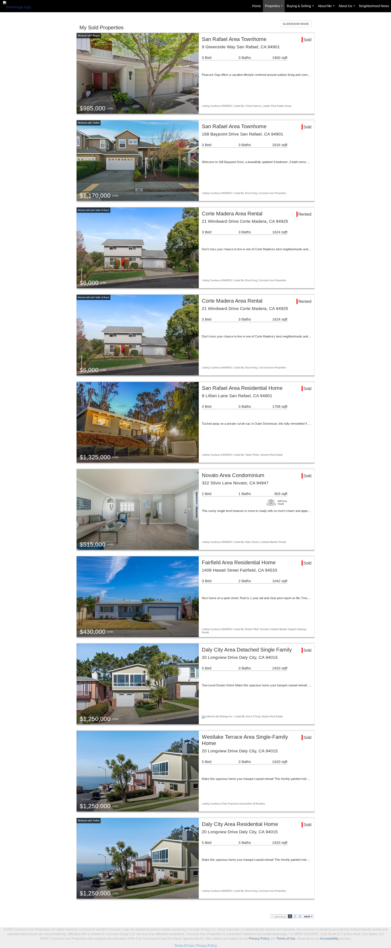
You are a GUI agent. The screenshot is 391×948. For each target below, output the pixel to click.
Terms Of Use (184, 945)
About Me (327, 8)
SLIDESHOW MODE (296, 23)
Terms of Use (286, 938)
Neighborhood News (374, 6)
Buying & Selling (301, 8)
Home (256, 6)
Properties (274, 8)
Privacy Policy (259, 938)
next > (308, 916)
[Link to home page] (19, 6)
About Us (348, 8)
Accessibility (329, 938)
